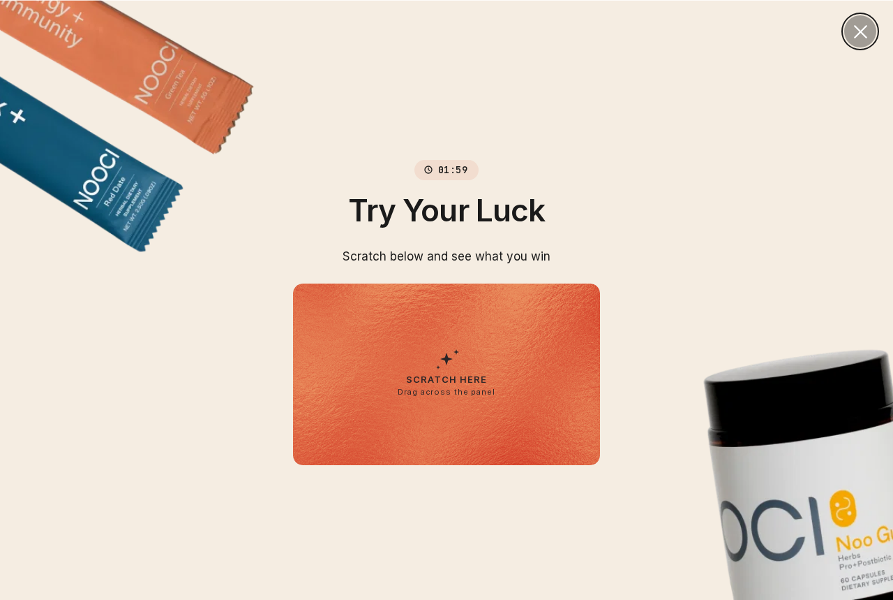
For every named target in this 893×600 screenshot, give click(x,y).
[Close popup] (860, 31)
